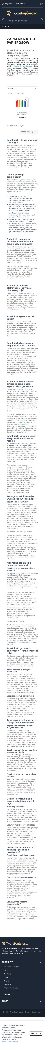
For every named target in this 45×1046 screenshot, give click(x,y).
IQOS (5, 970)
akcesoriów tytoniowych (23, 66)
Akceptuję (36, 1033)
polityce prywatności (10, 1042)
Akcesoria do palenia (11, 967)
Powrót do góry (28, 132)
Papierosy (7, 974)
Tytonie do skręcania (11, 988)
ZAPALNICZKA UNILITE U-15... (22, 113)
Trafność (22, 88)
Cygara (6, 981)
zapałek (31, 182)
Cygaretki (7, 984)
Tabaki (6, 977)
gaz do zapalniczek (21, 424)
